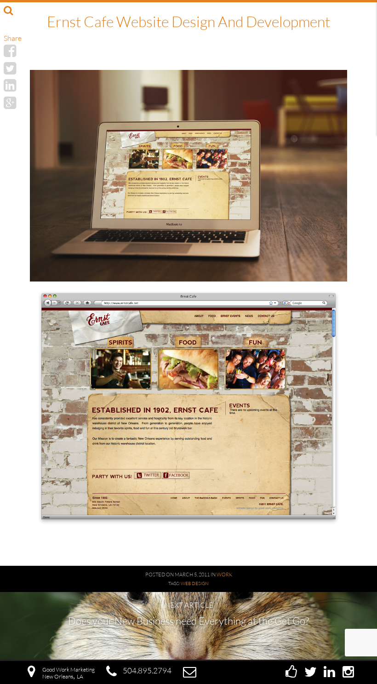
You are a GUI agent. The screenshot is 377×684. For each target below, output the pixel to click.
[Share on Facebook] (10, 50)
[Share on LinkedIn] (10, 85)
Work (224, 574)
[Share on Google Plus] (10, 102)
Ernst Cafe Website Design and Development (188, 21)
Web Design (195, 583)
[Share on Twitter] (10, 68)
